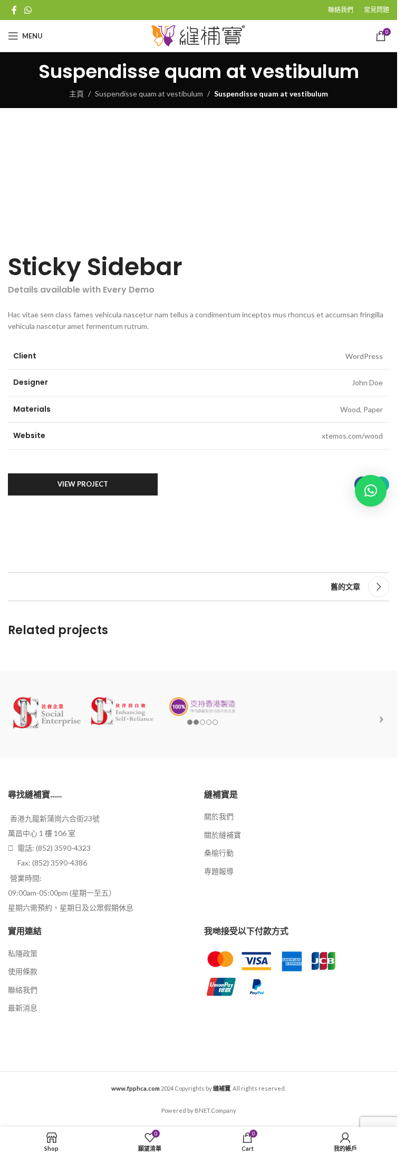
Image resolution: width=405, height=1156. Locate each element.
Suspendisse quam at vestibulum (149, 93)
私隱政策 (22, 953)
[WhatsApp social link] (28, 10)
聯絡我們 (22, 989)
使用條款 (22, 971)
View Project (82, 484)
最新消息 (22, 1007)
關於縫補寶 (222, 834)
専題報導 (219, 871)
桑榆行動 (219, 852)
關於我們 (219, 816)
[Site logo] (198, 35)
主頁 (76, 93)
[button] (371, 491)
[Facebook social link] (14, 10)
